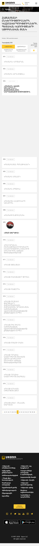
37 (28, 412)
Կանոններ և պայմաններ (25, 496)
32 (19, 412)
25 (6, 412)
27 (10, 412)
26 (8, 412)
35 (25, 412)
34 (23, 412)
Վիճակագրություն (9, 490)
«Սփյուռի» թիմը (26, 487)
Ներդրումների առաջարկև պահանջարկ (26, 472)
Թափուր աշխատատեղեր (27, 491)
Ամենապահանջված (10, 475)
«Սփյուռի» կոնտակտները (19, 506)
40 (34, 412)
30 (15, 412)
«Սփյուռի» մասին (27, 480)
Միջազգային (7, 493)
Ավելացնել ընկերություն (7, 471)
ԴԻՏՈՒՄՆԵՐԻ (8, 50)
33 (21, 412)
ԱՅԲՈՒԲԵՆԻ (21, 46)
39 (32, 412)
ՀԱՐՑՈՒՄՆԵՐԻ (21, 50)
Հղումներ (5, 496)
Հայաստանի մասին (28, 477)
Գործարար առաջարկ (6, 484)
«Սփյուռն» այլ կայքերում (26, 467)
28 (12, 412)
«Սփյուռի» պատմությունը (26, 484)
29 (13, 412)
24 (4, 412)
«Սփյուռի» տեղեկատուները (8, 467)
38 (30, 412)
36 (26, 412)
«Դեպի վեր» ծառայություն (7, 479)
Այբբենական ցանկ (9, 487)
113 (26, 4)
